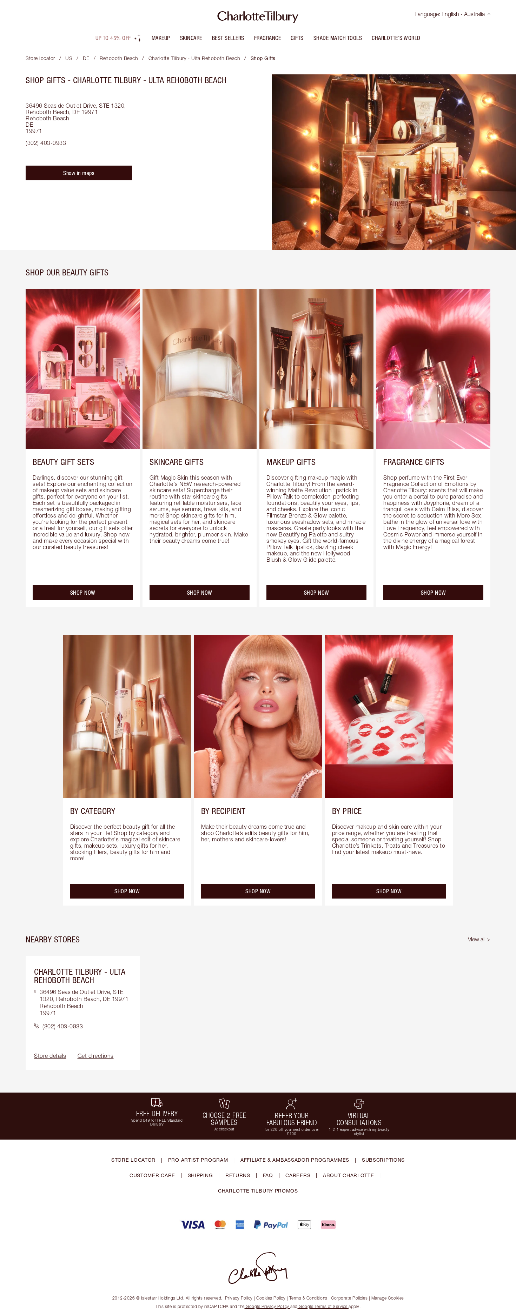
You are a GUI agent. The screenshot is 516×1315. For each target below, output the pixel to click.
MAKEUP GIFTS (291, 462)
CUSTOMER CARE (152, 1175)
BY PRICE (347, 811)
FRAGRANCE (267, 38)
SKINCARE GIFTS (177, 462)
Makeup (161, 38)
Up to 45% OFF (113, 38)
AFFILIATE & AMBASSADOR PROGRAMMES (294, 1160)
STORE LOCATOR (133, 1160)
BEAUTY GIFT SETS (63, 462)
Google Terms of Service (323, 1306)
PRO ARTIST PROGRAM (198, 1160)
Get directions (96, 1056)
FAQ (268, 1175)
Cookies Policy (270, 1298)
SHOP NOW (82, 592)
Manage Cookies (387, 1298)
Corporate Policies (349, 1298)
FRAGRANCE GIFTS (413, 462)
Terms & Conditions (308, 1298)
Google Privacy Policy (268, 1306)
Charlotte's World (396, 38)
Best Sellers (228, 38)
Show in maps (78, 173)
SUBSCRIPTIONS (383, 1160)
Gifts (297, 38)
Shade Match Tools (337, 38)
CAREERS (297, 1175)
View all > (479, 939)
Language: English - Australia (450, 14)
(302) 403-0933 (46, 143)
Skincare (191, 38)
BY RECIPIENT (223, 811)
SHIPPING (200, 1175)
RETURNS (237, 1175)
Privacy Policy (239, 1298)
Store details (50, 1056)
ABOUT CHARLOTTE (348, 1175)
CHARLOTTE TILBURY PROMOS (258, 1191)
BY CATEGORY (92, 811)
